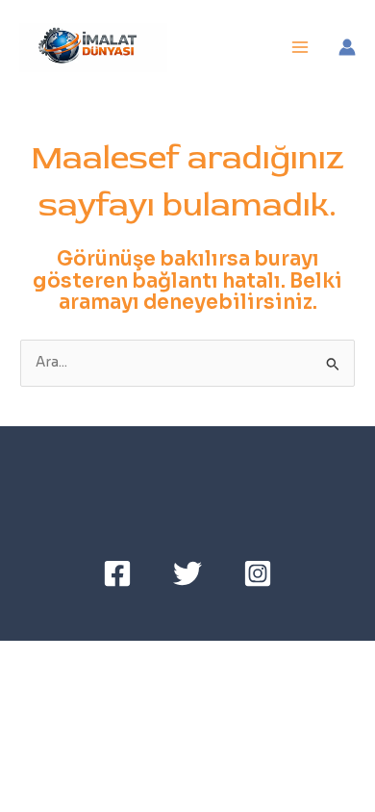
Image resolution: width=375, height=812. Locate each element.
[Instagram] (257, 573)
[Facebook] (117, 573)
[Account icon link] (347, 47)
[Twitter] (187, 573)
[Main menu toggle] (300, 47)
